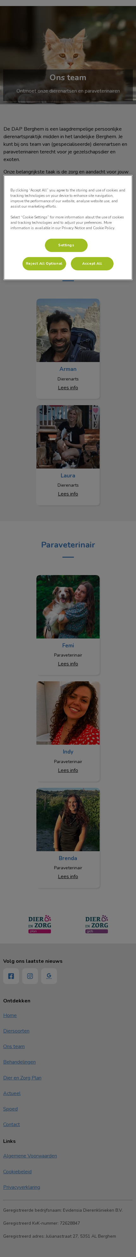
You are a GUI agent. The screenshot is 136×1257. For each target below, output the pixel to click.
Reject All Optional (44, 263)
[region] (68, 227)
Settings (66, 245)
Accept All (92, 263)
